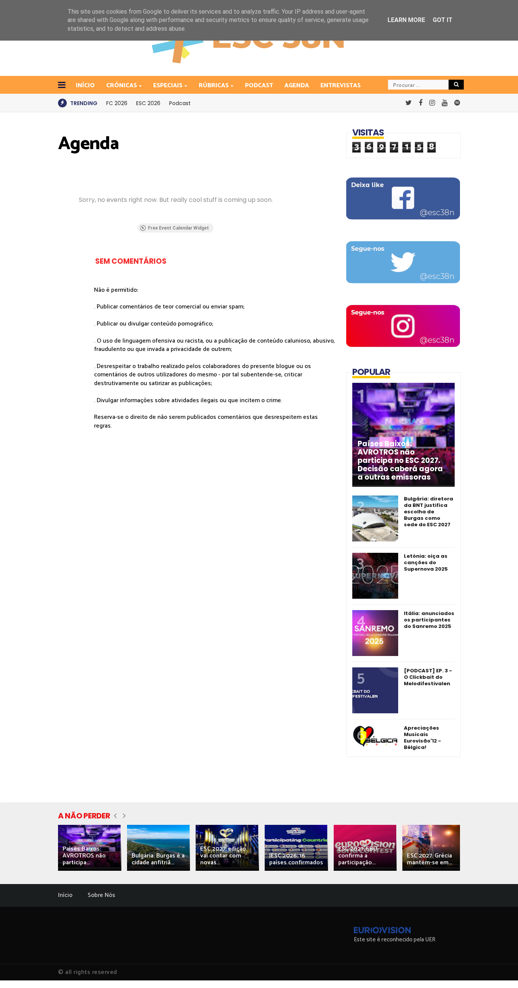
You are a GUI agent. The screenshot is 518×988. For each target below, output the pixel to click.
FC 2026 (116, 103)
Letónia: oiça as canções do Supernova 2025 (426, 562)
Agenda (296, 85)
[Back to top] (499, 970)
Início (65, 895)
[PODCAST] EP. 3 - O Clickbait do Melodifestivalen (428, 677)
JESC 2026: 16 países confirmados (296, 859)
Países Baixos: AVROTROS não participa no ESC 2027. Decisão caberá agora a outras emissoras (400, 460)
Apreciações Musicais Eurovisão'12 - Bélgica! (422, 737)
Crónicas (121, 85)
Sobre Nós (101, 895)
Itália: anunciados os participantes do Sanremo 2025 (429, 619)
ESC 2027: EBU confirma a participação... (357, 856)
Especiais (167, 85)
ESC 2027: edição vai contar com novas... (223, 856)
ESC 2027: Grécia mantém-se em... (429, 859)
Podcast (259, 85)
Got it (442, 20)
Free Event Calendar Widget (178, 228)
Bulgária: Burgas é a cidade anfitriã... (158, 859)
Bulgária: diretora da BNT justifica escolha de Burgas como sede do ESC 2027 (428, 512)
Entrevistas (340, 85)
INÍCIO (85, 85)
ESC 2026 (148, 103)
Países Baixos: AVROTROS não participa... (84, 856)
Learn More (406, 20)
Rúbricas (214, 85)
